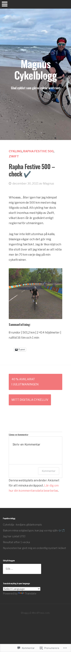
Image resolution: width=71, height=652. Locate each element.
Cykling (15, 151)
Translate (30, 593)
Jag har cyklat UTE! (14, 536)
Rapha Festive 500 (38, 151)
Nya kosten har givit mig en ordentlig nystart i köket (34, 548)
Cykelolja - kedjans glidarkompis (22, 524)
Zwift (14, 156)
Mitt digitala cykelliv (29, 399)
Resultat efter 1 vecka (16, 542)
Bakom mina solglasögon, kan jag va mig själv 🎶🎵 (34, 530)
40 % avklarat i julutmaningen (25, 381)
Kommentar (48, 470)
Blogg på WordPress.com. (35, 613)
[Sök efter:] (22, 568)
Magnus (48, 183)
